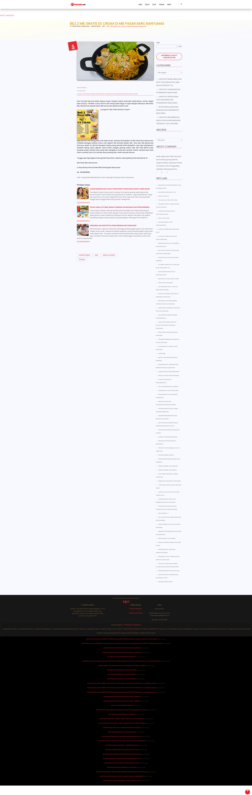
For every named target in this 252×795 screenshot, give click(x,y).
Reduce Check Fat (163, 196)
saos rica (131, 94)
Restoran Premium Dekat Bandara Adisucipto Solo (122, 749)
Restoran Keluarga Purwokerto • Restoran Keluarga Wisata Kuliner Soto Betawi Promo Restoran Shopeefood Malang (122, 643)
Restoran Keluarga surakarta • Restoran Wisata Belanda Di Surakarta (121, 741)
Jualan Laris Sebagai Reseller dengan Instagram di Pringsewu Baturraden (166, 325)
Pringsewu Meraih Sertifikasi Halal (169, 570)
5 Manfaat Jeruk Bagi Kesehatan (167, 437)
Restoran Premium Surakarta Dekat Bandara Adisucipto (121, 758)
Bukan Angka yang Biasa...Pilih (167, 192)
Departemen (84, 255)
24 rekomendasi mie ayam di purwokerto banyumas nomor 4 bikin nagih (120, 189)
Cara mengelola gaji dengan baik (168, 390)
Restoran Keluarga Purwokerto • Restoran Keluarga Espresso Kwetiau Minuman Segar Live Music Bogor (121, 639)
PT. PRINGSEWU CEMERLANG (131, 625)
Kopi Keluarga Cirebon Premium (121, 705)
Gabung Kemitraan (135, 613)
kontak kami (161, 353)
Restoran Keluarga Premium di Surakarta (121, 656)
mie (109, 94)
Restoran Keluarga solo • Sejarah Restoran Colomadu (121, 727)
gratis (97, 94)
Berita (147, 4)
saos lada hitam (115, 94)
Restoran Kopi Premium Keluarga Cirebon (122, 674)
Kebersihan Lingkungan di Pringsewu (169, 481)
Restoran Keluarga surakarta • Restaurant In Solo (121, 763)
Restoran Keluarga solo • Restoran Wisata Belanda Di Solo (122, 736)
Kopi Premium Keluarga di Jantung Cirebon (121, 679)
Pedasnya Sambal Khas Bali (166, 455)
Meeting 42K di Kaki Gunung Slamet (168, 278)
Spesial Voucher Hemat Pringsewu (168, 375)
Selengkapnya (83, 203)
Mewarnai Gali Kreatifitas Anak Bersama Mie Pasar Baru (113, 225)
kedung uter (103, 94)
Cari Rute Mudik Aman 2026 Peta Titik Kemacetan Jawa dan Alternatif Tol (169, 82)
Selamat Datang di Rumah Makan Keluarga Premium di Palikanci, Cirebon (121, 665)
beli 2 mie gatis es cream (87, 94)
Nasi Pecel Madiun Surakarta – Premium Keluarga (121, 745)
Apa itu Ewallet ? (163, 513)
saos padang (124, 94)
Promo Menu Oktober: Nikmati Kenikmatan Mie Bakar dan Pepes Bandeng (119, 207)
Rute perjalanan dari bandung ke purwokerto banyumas (167, 110)
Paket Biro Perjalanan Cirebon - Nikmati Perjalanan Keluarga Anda (121, 718)
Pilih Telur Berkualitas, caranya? (168, 386)
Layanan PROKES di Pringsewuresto (169, 371)
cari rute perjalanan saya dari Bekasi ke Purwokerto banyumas (167, 100)
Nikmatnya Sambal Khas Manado (167, 470)
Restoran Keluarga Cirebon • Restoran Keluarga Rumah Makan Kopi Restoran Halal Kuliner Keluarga (121, 683)
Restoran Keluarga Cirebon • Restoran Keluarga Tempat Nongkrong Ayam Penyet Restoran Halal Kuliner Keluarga (122, 661)
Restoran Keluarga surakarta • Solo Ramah (121, 767)
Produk (161, 4)
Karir (169, 4)
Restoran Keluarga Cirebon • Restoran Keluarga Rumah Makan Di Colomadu (121, 710)
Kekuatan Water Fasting (165, 581)
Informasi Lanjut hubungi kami (169, 56)
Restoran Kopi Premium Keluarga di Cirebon (121, 670)
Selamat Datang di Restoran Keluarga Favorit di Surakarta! (122, 652)
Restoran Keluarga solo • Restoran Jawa (122, 732)
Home (140, 4)
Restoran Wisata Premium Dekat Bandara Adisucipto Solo (122, 754)
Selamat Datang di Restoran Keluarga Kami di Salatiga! (121, 648)
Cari (158, 43)
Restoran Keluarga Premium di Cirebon (121, 714)
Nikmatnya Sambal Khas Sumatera (168, 466)
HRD (96, 255)
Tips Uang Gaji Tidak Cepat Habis (167, 200)
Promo (82, 259)
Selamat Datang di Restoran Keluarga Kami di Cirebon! (121, 696)
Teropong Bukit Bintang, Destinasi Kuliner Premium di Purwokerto (122, 776)
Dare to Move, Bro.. (164, 218)
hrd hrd (83, 87)
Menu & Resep (109, 255)
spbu (136, 94)
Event (154, 4)
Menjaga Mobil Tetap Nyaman (166, 538)
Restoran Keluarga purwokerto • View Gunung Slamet (121, 780)
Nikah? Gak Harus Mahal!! (165, 282)
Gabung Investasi (135, 608)
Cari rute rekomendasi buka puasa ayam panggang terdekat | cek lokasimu (168, 120)
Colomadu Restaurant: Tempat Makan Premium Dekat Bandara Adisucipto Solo (122, 772)
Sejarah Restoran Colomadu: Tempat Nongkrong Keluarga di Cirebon (121, 723)
